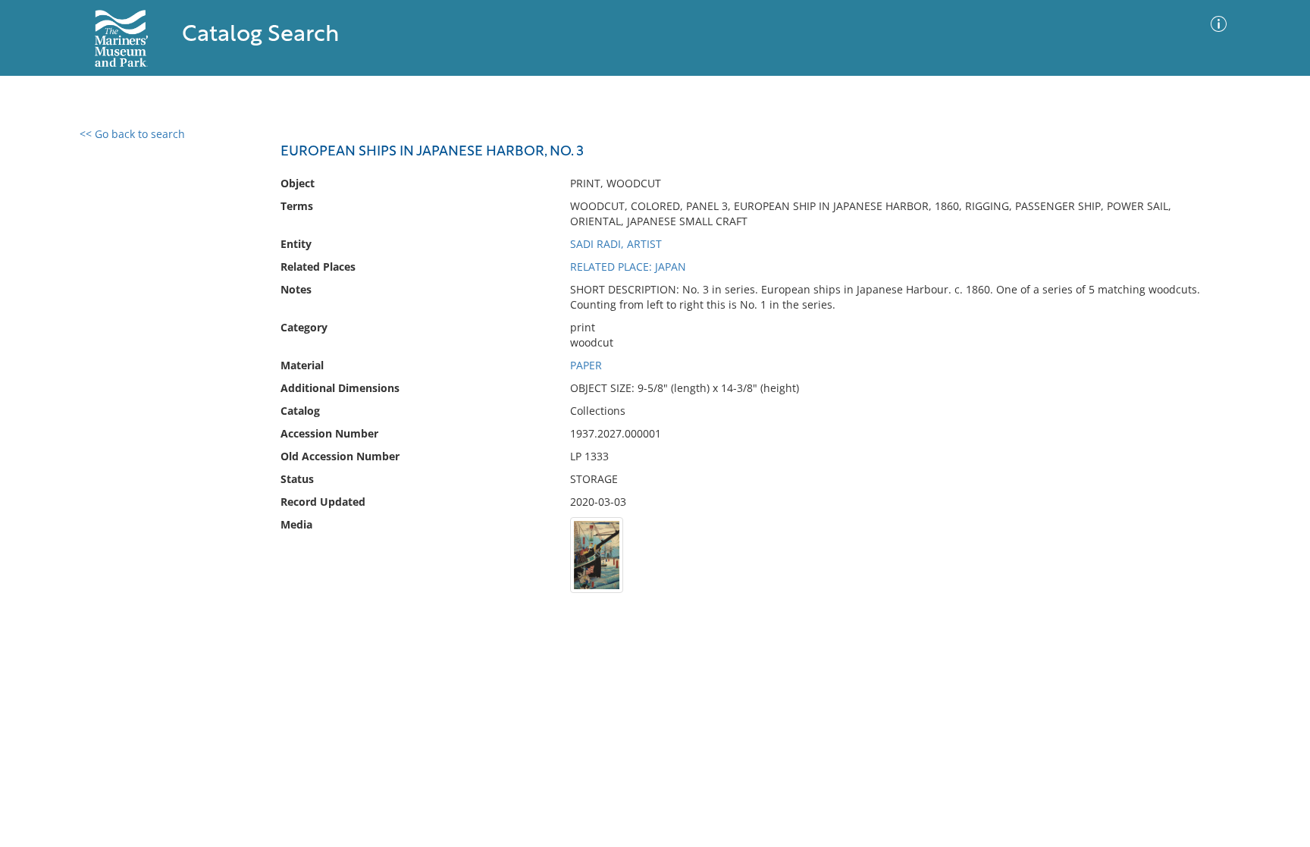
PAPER (586, 365)
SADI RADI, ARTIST (616, 244)
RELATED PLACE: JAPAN (628, 266)
